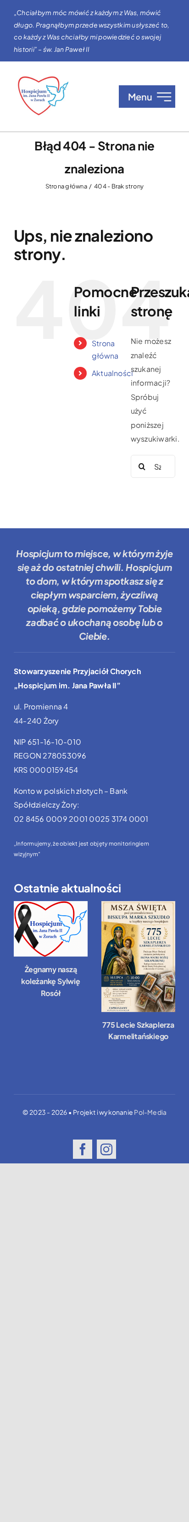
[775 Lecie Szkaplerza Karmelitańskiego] (138, 956)
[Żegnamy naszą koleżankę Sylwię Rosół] (51, 929)
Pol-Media (150, 1112)
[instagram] (106, 1149)
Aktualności (112, 373)
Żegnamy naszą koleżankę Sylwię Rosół (50, 980)
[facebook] (82, 1149)
